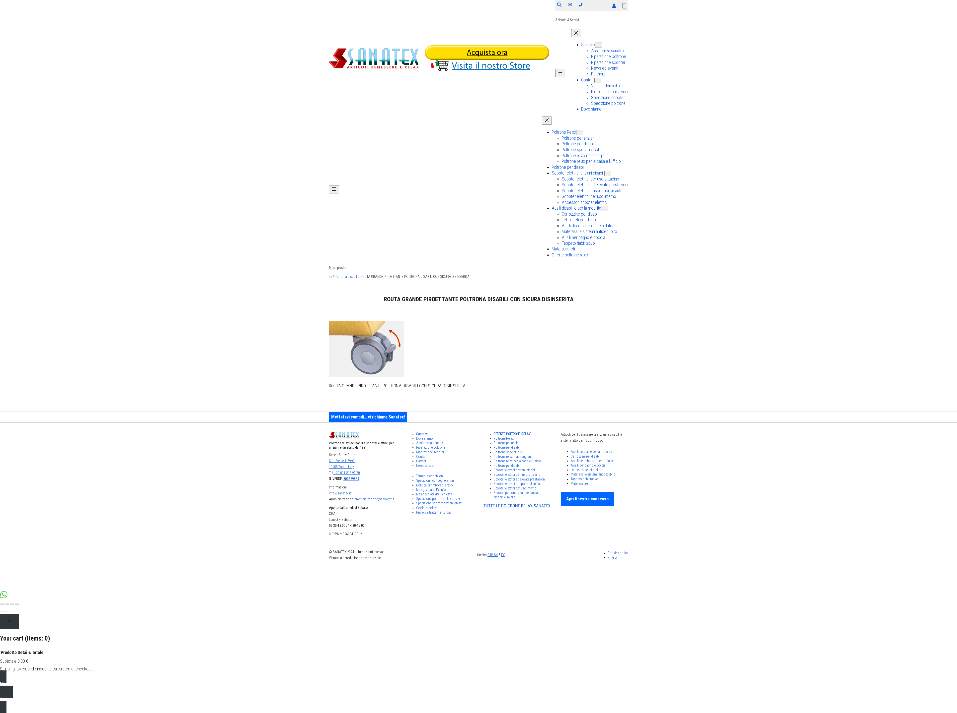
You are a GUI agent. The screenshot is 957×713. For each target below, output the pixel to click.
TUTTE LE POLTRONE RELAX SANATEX (517, 505)
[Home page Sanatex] (330, 277)
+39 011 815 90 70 (346, 473)
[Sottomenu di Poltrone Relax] (579, 132)
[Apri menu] (560, 73)
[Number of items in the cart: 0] (624, 5)
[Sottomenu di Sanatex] (598, 45)
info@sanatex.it (340, 493)
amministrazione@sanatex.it (374, 499)
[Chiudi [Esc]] (2, 603)
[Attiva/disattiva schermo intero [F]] (12, 603)
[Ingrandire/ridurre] (17, 603)
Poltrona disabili (346, 277)
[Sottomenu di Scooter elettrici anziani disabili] (607, 173)
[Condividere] (7, 603)
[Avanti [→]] (7, 611)
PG (503, 555)
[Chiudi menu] (576, 33)
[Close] (9, 621)
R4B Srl (492, 555)
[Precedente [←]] (2, 611)
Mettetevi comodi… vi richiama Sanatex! (368, 416)
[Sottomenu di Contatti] (597, 80)
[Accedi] (614, 5)
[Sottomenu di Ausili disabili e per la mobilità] (604, 208)
